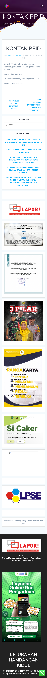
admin (9, 55)
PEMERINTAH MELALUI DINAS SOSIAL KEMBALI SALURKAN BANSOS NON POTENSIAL (23, 170)
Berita (18, 55)
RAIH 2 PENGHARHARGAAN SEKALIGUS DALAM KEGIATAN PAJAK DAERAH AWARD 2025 (23, 142)
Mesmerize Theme (35, 673)
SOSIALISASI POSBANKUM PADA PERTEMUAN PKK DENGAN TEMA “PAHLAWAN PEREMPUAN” (23, 160)
